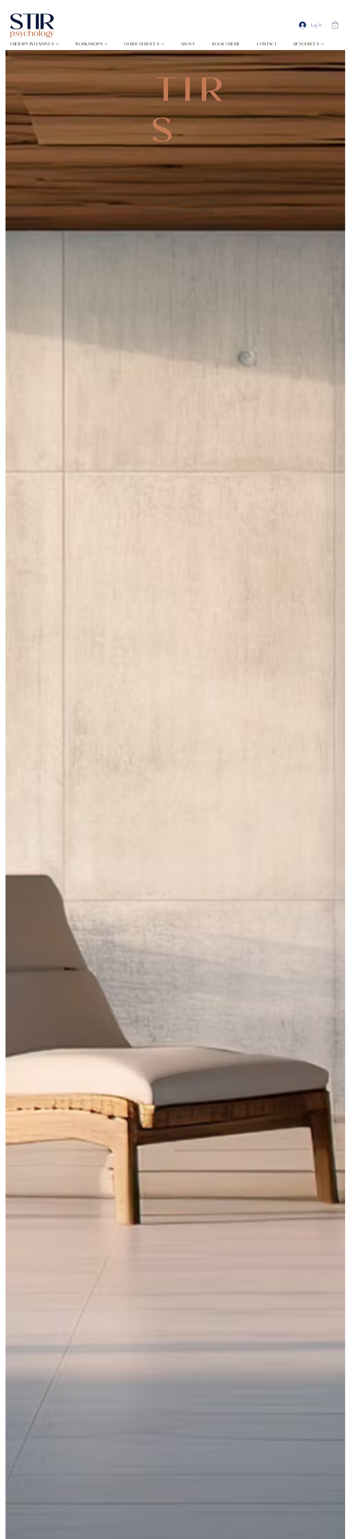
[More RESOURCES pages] (322, 44)
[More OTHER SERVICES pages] (162, 44)
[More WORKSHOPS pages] (106, 44)
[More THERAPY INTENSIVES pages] (57, 44)
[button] (335, 25)
